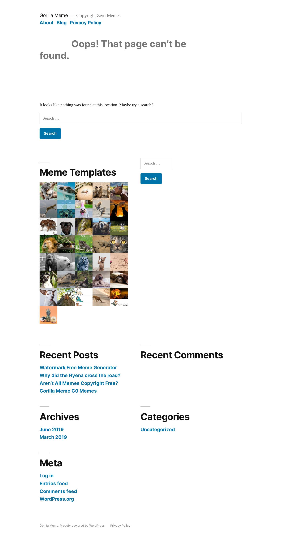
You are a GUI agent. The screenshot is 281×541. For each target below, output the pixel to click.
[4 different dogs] (84, 297)
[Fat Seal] (66, 279)
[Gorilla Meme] (119, 226)
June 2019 (52, 429)
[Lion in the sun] (48, 244)
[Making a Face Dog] (48, 297)
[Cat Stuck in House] (66, 244)
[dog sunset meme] (119, 209)
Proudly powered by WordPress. (83, 525)
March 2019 (53, 437)
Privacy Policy (86, 22)
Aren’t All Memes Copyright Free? (79, 383)
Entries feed (54, 483)
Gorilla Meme (54, 15)
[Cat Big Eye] (119, 244)
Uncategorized (157, 429)
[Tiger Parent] (48, 226)
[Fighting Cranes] (101, 209)
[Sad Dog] (66, 226)
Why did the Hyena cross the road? (80, 375)
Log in (47, 475)
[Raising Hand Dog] (101, 261)
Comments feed (58, 491)
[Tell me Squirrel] (66, 297)
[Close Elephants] (101, 244)
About (47, 22)
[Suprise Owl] (84, 261)
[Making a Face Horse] (119, 191)
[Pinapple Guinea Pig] (48, 315)
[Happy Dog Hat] (84, 209)
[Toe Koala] (48, 191)
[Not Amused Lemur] (48, 279)
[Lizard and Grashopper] (84, 226)
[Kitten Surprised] (84, 244)
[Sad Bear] (101, 226)
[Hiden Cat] (119, 279)
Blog (62, 22)
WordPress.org (57, 499)
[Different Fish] (66, 209)
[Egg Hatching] (84, 191)
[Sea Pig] (66, 191)
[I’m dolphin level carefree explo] (119, 297)
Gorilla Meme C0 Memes (68, 391)
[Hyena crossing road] (101, 297)
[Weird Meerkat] (101, 191)
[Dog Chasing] (119, 261)
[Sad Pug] (101, 279)
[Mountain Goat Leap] (48, 209)
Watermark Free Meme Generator (78, 367)
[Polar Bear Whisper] (66, 261)
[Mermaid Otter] (84, 279)
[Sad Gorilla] (48, 261)
